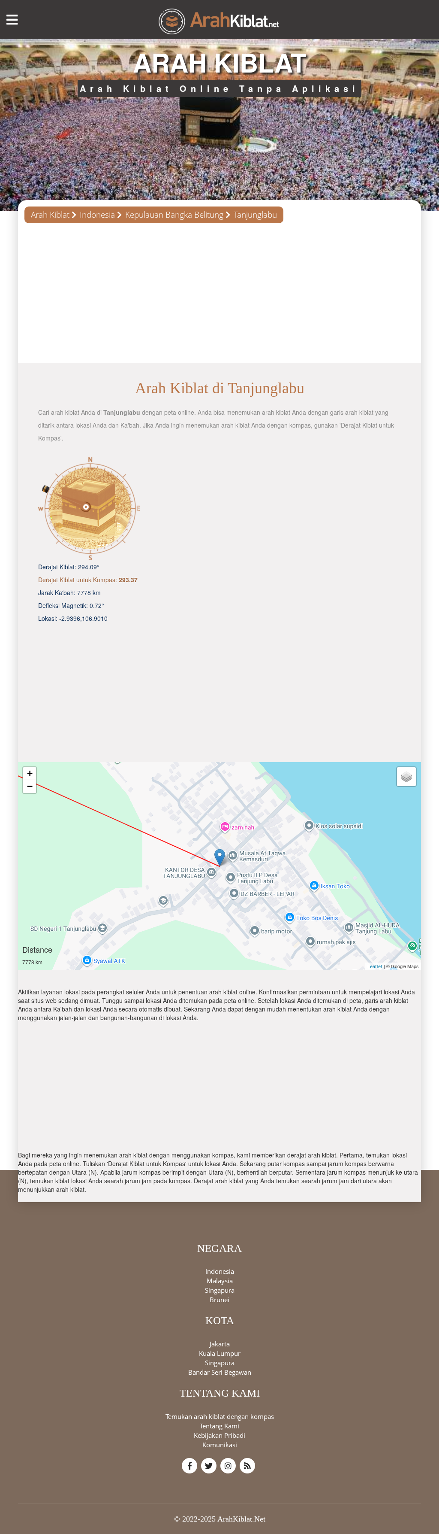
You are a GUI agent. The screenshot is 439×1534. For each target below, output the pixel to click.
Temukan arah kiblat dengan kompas (219, 1416)
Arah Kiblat (50, 214)
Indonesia (97, 214)
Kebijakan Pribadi (219, 1435)
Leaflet (374, 966)
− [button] (30, 786)
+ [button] (30, 773)
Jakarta (220, 1344)
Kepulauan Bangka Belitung (174, 214)
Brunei (219, 1299)
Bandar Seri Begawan (219, 1372)
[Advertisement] (219, 296)
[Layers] (406, 776)
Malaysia (220, 1280)
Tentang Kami (219, 1426)
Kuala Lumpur (220, 1353)
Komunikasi (219, 1444)
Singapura (220, 1290)
